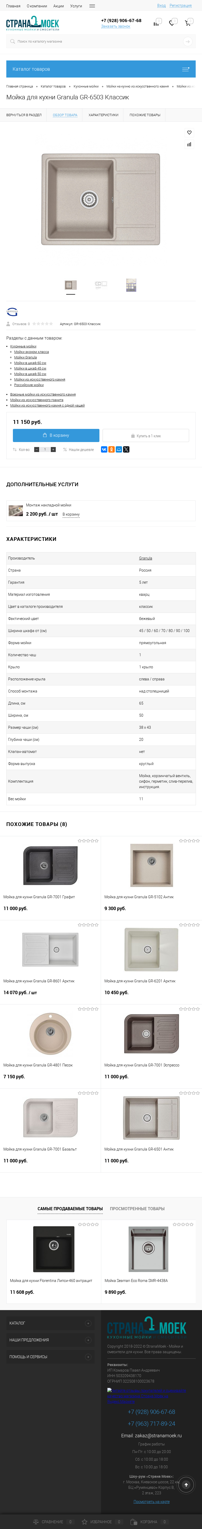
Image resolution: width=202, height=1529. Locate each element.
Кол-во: (24, 449)
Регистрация (181, 5)
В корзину (59, 435)
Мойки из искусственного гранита (36, 400)
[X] (126, 449)
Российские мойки (29, 385)
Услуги (76, 6)
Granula (145, 558)
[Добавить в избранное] (189, 132)
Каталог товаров (31, 69)
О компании (37, 6)
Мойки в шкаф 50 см (30, 374)
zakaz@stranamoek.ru (158, 1435)
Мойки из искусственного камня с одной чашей (47, 405)
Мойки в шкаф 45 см (30, 368)
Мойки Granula (25, 357)
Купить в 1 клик (149, 435)
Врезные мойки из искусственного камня (43, 394)
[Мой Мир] (119, 449)
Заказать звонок (115, 26)
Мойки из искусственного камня (39, 379)
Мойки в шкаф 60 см (30, 363)
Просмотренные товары (137, 1209)
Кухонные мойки (23, 346)
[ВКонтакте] (104, 449)
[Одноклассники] (111, 449)
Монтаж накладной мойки (48, 505)
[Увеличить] (101, 200)
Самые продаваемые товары (70, 1209)
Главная (13, 6)
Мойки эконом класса (31, 352)
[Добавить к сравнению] (189, 144)
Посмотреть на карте (152, 1502)
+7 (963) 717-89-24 (151, 1424)
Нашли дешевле (81, 449)
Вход (161, 5)
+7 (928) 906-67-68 (151, 1412)
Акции (58, 6)
